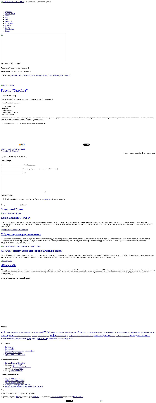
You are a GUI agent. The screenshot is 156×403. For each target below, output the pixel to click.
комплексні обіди (62, 336)
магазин (112, 336)
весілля (115, 332)
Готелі (7, 16)
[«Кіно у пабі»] (6, 261)
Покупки (8, 21)
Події (7, 19)
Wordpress (35, 397)
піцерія (34, 338)
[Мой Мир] (22, 144)
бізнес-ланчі (89, 332)
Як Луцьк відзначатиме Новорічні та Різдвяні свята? (31, 250)
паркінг (118, 336)
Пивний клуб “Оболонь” (10, 151)
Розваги (8, 25)
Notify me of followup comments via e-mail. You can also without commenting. (35, 199)
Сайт (24, 173)
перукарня (123, 336)
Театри (7, 27)
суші (64, 339)
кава (39, 336)
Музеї (7, 17)
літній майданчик (101, 335)
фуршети (69, 339)
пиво (127, 336)
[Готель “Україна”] (8, 85)
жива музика (8, 335)
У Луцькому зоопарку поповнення (21, 234)
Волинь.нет (9, 347)
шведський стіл (65, 75)
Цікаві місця (9, 29)
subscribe (47, 199)
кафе (53, 335)
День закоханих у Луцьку (15, 217)
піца (29, 338)
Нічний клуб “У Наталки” (22, 367)
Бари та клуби (10, 14)
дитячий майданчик (147, 332)
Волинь (36, 332)
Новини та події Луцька (12, 209)
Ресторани (9, 23)
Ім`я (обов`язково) (29, 165)
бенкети (74, 332)
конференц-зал (41, 75)
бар (70, 331)
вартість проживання (105, 332)
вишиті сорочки (122, 332)
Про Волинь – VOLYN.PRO (15, 355)
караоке (47, 336)
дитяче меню (137, 332)
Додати (7, 31)
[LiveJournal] (24, 144)
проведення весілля (7, 338)
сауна (49, 338)
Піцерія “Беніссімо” (18, 363)
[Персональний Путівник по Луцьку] (7, 2)
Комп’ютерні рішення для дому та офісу (19, 351)
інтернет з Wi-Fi (16, 75)
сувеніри (59, 338)
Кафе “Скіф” (17, 365)
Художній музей (63, 332)
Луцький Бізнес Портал (13, 353)
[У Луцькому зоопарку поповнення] (14, 230)
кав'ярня (34, 336)
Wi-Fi (3, 332)
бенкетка (81, 332)
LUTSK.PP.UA (19, 2)
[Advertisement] (26, 81)
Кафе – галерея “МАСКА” (14, 381)
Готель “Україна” (14, 90)
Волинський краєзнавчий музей (13, 149)
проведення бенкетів (139, 335)
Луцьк (49, 75)
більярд (96, 332)
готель (32, 75)
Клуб (40, 332)
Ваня (7, 363)
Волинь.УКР (9, 349)
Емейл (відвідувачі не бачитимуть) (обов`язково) (40, 169)
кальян (43, 336)
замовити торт (19, 336)
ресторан (56, 75)
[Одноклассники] (20, 144)
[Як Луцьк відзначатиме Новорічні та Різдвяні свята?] (20, 246)
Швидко (19, 397)
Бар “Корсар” (18, 369)
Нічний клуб (55, 332)
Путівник (8, 12)
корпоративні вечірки (86, 336)
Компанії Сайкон (57, 397)
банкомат (26, 75)
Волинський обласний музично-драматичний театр (20, 332)
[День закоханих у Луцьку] (11, 213)
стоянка (54, 338)
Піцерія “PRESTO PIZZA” (14, 379)
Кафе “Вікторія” (16, 371)
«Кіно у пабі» (8, 265)
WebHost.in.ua (78, 397)
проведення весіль (20, 338)
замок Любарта (27, 336)
